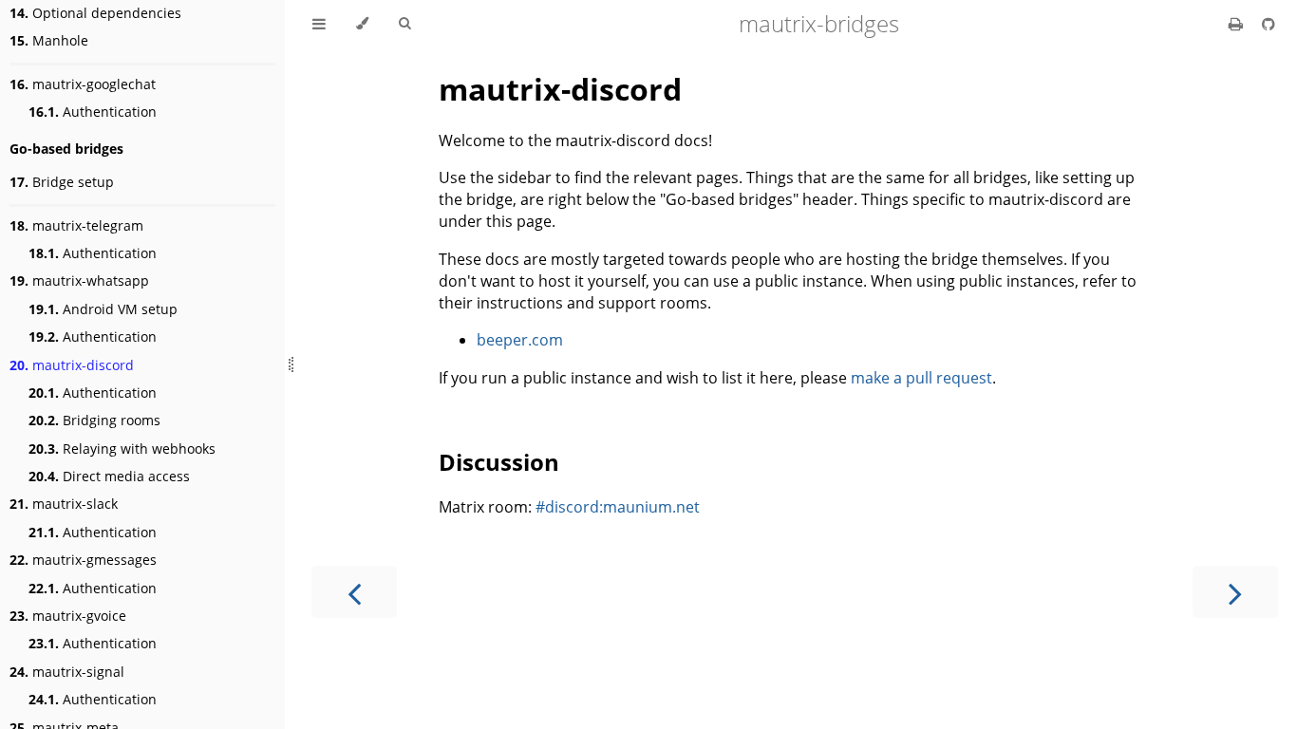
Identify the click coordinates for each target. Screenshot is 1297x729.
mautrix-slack (63, 504)
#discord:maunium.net (618, 506)
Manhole (48, 40)
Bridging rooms (94, 420)
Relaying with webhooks (122, 448)
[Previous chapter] (354, 592)
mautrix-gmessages (83, 560)
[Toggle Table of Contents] (319, 23)
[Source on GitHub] (1268, 23)
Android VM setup (103, 309)
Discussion (499, 461)
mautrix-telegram (76, 225)
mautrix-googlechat (82, 84)
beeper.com (520, 339)
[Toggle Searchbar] (404, 23)
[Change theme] (362, 23)
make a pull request (921, 377)
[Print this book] (1237, 23)
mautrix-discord (71, 365)
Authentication (92, 112)
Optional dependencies (95, 13)
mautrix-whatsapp (79, 280)
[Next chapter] (1235, 592)
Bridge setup (61, 182)
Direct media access (109, 476)
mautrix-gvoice (67, 616)
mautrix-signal (66, 672)
